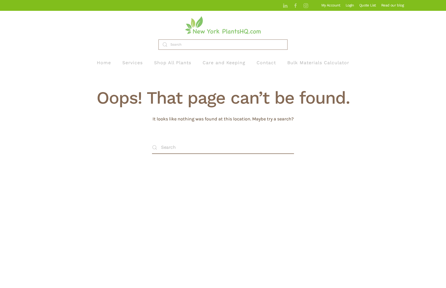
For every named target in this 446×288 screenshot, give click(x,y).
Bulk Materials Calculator (318, 62)
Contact (266, 62)
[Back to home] (223, 25)
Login (350, 5)
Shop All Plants (172, 62)
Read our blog (392, 5)
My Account (330, 5)
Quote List (367, 5)
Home (104, 62)
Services (132, 62)
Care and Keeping (224, 62)
